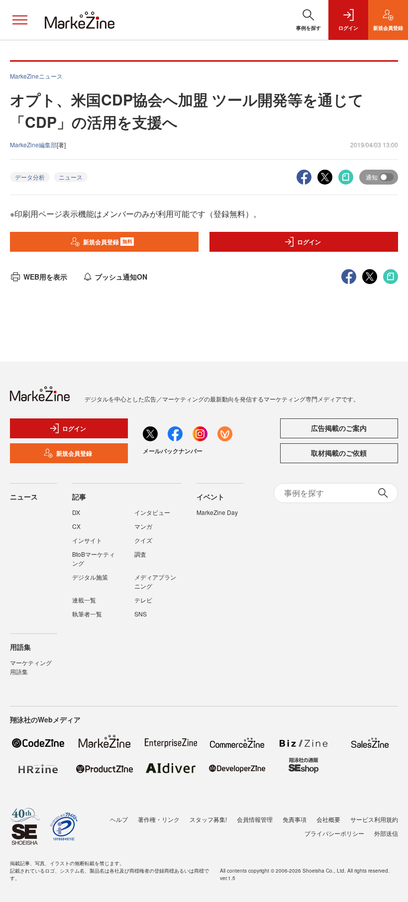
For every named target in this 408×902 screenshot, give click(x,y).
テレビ (143, 600)
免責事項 (294, 819)
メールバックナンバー (173, 450)
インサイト (87, 540)
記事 (79, 496)
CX (76, 526)
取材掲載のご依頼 (339, 453)
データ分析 (30, 177)
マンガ (143, 526)
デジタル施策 (90, 577)
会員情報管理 (255, 819)
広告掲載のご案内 (339, 428)
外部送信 (386, 833)
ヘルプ (119, 819)
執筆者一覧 (87, 613)
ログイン (309, 241)
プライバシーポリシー (334, 833)
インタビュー (152, 512)
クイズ (143, 540)
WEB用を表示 (45, 277)
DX (76, 512)
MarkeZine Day (217, 512)
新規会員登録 (107, 241)
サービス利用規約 (374, 819)
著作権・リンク (159, 819)
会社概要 (328, 819)
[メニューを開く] (20, 20)
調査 (140, 554)
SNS (140, 613)
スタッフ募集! (208, 819)
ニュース (71, 177)
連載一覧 (84, 600)
